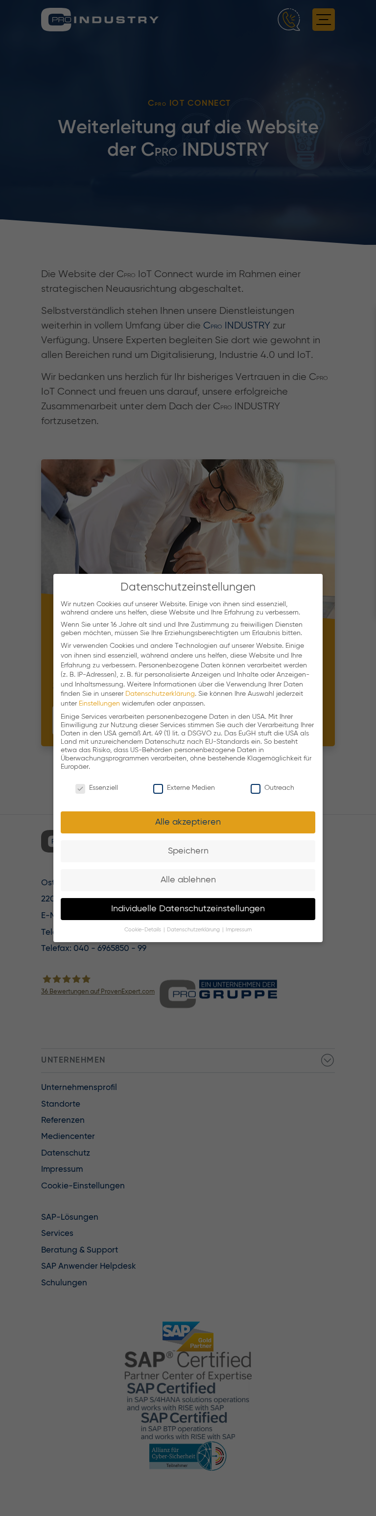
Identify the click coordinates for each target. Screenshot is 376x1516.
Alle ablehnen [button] (188, 880)
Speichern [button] (188, 851)
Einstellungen (99, 703)
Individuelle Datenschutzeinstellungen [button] (188, 908)
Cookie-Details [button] (143, 929)
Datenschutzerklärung (160, 693)
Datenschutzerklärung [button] (194, 929)
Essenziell (103, 787)
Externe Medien (191, 787)
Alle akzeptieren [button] (188, 822)
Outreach (279, 787)
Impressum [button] (239, 929)
